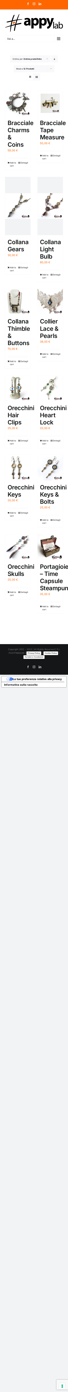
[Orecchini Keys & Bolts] (50, 467)
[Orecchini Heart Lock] (50, 388)
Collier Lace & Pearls (49, 328)
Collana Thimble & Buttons (19, 332)
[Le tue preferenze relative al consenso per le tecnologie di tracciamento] (62, 1386)
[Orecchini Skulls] (18, 547)
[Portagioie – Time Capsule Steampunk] (50, 547)
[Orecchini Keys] (18, 467)
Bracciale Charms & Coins (20, 133)
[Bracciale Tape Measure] (50, 103)
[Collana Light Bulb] (50, 206)
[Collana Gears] (18, 206)
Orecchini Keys (21, 491)
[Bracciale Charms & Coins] (18, 103)
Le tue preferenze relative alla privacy (37, 679)
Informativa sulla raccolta (20, 684)
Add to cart (13, 164)
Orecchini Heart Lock (53, 415)
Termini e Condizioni (34, 657)
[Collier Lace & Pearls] (50, 301)
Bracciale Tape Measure (53, 130)
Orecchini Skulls (21, 570)
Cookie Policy (51, 653)
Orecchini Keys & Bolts (53, 494)
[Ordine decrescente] (54, 59)
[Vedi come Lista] (37, 77)
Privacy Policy (34, 653)
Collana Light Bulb (50, 249)
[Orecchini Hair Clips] (18, 388)
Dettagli (24, 162)
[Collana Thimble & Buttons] (18, 301)
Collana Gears (18, 245)
